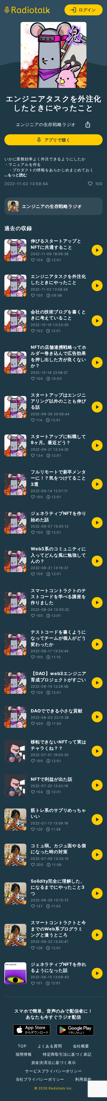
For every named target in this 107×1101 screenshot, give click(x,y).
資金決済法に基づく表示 (53, 1062)
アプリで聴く (57, 140)
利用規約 (83, 1079)
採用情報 (24, 1054)
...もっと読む (15, 174)
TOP (22, 1046)
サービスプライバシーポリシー (53, 1071)
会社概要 (81, 1046)
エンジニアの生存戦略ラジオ (46, 124)
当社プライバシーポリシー (40, 1079)
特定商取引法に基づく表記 (67, 1054)
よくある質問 (50, 1046)
